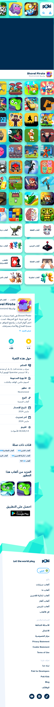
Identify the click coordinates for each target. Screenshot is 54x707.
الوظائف (45, 688)
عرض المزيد (26, 331)
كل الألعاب (44, 612)
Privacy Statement (40, 642)
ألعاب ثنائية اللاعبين (21, 456)
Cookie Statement (41, 647)
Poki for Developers (40, 671)
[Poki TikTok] (46, 696)
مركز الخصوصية (42, 636)
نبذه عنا (45, 666)
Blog (47, 682)
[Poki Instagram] (39, 696)
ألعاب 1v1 (25, 461)
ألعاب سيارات (42, 585)
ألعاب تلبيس (43, 607)
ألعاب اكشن (24, 451)
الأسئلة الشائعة (42, 625)
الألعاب (12, 300)
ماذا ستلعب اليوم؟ (43, 13)
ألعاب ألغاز (44, 601)
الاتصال (45, 631)
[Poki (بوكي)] (46, 6)
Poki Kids (45, 677)
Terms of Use (43, 653)
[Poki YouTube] (31, 696)
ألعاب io (45, 590)
